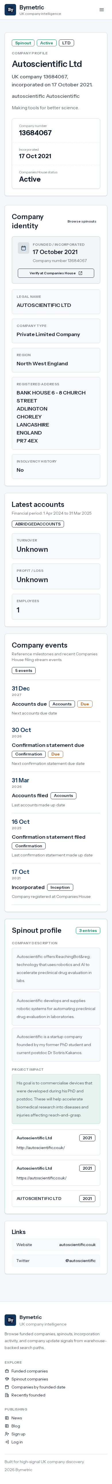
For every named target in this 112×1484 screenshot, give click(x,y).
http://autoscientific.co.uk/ (41, 1147)
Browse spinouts (81, 221)
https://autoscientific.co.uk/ (42, 1178)
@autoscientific (80, 1260)
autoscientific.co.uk (77, 1244)
